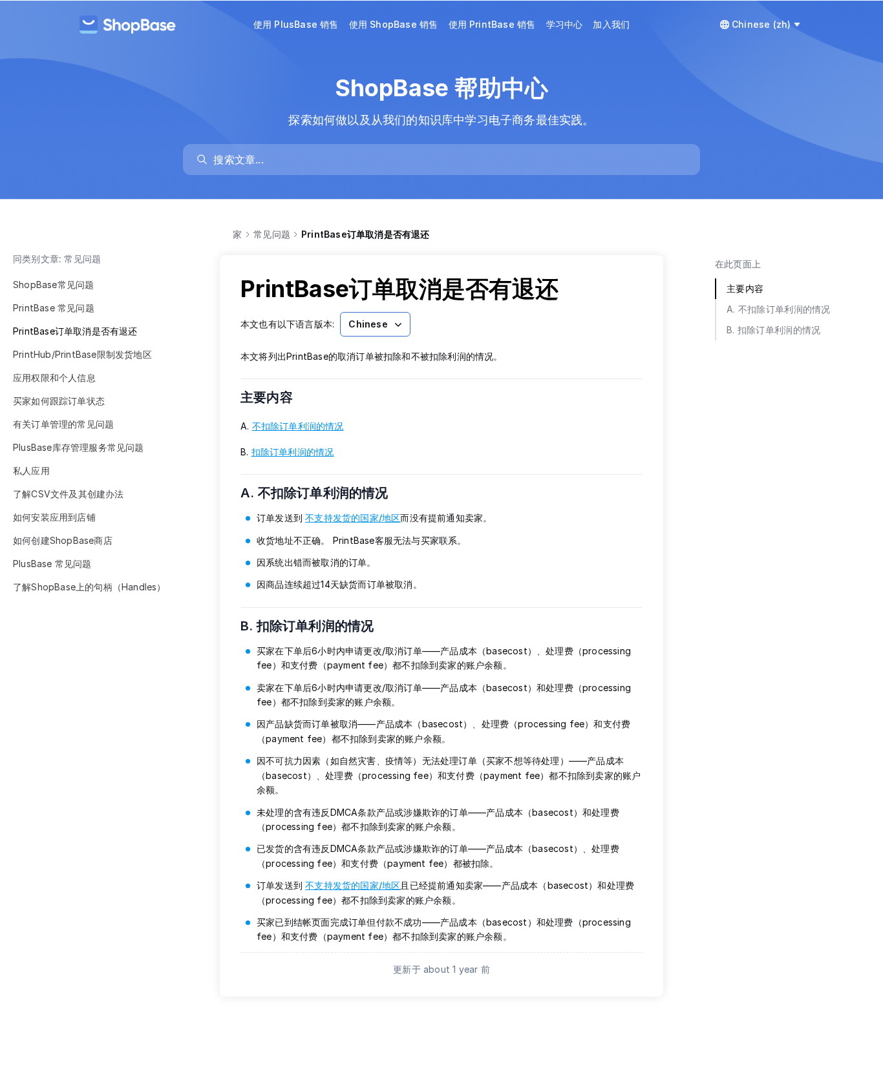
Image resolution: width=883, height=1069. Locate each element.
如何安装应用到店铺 (54, 517)
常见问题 (271, 234)
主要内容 (274, 397)
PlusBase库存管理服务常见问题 (78, 447)
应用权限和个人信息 (54, 377)
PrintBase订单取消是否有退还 (75, 331)
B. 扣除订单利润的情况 (315, 626)
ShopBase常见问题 (53, 284)
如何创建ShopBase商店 (62, 540)
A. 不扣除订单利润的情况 (322, 493)
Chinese (367, 323)
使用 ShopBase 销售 (393, 24)
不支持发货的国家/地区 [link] (352, 517)
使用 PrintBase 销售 (492, 24)
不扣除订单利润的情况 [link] (298, 425)
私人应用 (31, 470)
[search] (447, 159)
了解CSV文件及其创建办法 (68, 493)
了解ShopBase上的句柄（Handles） (89, 586)
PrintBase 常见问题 (53, 307)
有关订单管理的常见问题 (63, 424)
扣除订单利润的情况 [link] (292, 451)
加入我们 (611, 24)
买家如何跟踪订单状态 (59, 400)
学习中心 (564, 24)
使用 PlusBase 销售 (296, 24)
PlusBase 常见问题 (52, 563)
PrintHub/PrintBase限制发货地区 (82, 354)
